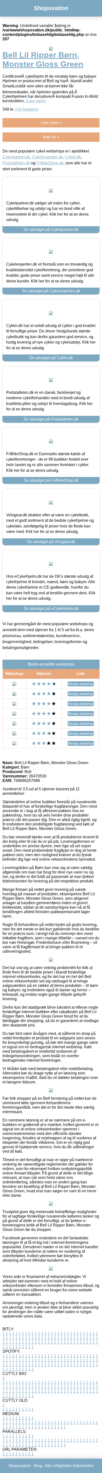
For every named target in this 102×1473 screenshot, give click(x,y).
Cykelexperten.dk (47, 157)
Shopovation (51, 8)
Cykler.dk (73, 157)
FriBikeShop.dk (50, 163)
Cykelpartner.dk (16, 157)
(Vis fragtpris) (26, 109)
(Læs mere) (36, 101)
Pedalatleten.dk (16, 163)
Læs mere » (51, 123)
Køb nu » (51, 137)
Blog (38, 1466)
